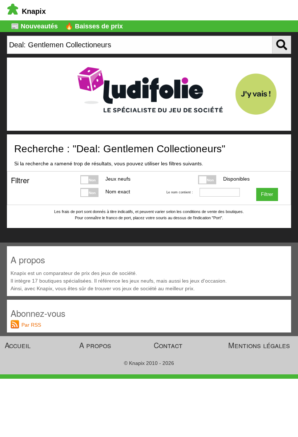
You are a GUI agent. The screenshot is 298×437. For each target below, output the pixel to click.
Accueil (18, 345)
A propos (95, 345)
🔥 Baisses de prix (94, 26)
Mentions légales (259, 345)
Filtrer (267, 194)
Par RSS (31, 325)
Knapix (34, 11)
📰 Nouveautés (34, 26)
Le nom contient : (179, 192)
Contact (168, 345)
